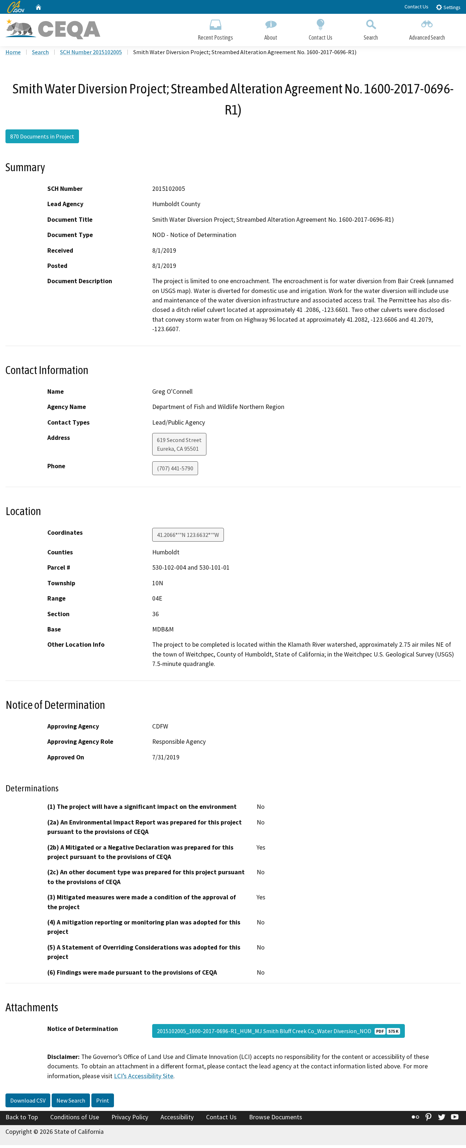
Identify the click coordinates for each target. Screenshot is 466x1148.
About (270, 37)
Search (371, 37)
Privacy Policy (129, 1117)
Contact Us (416, 6)
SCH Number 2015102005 (91, 52)
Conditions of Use (74, 1117)
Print (102, 1100)
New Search (70, 1100)
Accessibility (177, 1117)
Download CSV (28, 1100)
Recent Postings (215, 37)
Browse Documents (275, 1117)
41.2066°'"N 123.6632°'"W (188, 534)
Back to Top (21, 1117)
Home (13, 52)
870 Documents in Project (42, 136)
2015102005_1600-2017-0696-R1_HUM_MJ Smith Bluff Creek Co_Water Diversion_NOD (277, 1031)
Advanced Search (427, 37)
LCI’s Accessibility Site (143, 1076)
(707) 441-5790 (175, 468)
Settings (451, 7)
